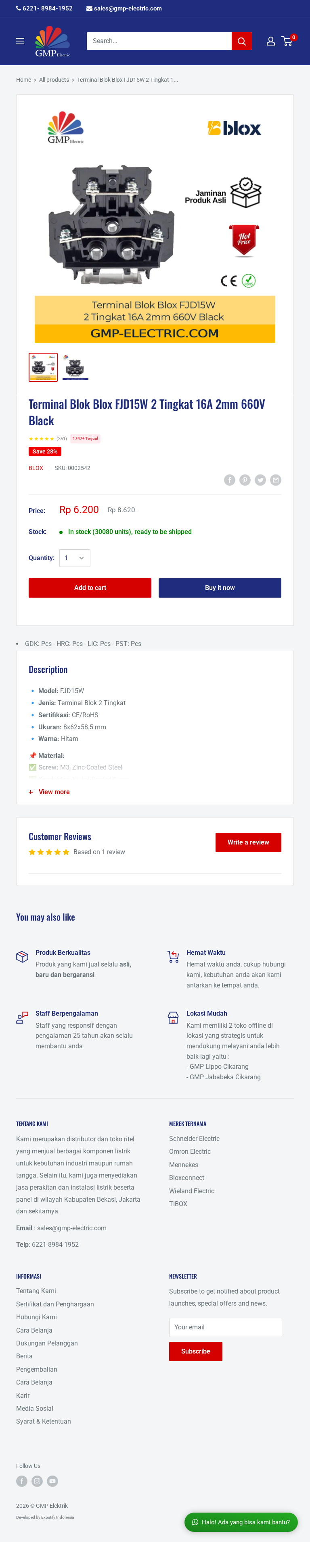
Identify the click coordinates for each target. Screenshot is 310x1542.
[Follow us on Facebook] (21, 1481)
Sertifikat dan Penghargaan (55, 1304)
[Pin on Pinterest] (245, 480)
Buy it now (220, 588)
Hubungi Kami (36, 1317)
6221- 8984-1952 (47, 8)
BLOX (36, 468)
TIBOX (178, 1204)
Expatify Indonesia (57, 1517)
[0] (287, 41)
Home (23, 80)
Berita (24, 1356)
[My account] (271, 41)
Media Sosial (34, 1408)
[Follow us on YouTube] (52, 1481)
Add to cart (90, 588)
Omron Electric (190, 1151)
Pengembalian (36, 1369)
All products (54, 80)
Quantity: (41, 558)
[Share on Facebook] (229, 480)
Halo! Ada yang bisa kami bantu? (246, 1522)
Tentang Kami (36, 1291)
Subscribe (195, 1351)
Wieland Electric (191, 1191)
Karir (22, 1395)
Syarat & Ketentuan (43, 1421)
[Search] (242, 41)
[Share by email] (275, 480)
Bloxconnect (186, 1178)
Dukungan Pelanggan (47, 1343)
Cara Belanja (34, 1330)
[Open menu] (20, 41)
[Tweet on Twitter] (260, 480)
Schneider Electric (194, 1139)
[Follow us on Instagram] (37, 1481)
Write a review (248, 842)
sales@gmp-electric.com (127, 8)
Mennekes (183, 1165)
